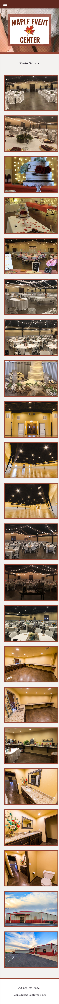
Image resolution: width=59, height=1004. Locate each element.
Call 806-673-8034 (28, 988)
